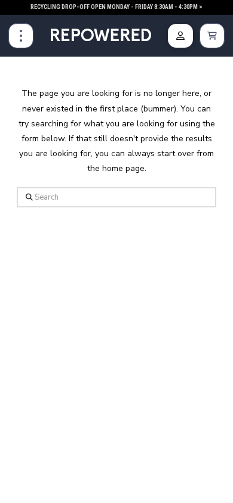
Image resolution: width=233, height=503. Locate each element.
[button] (20, 35)
